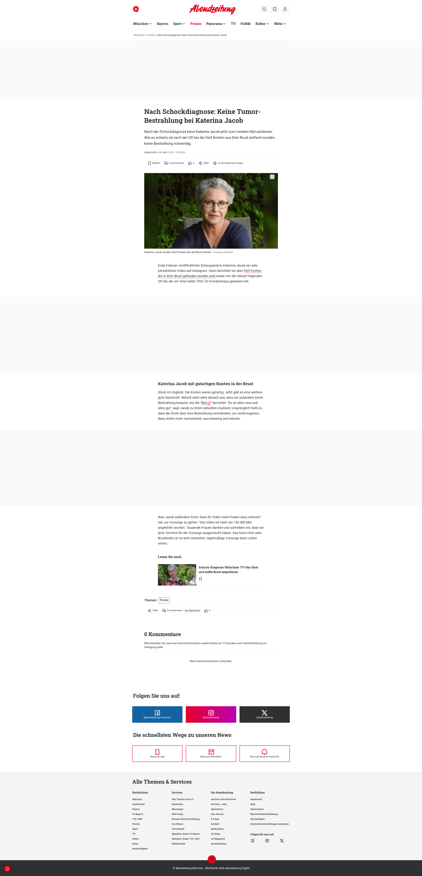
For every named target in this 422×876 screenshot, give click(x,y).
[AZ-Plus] (136, 9)
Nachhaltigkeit (140, 848)
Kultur (261, 23)
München (140, 23)
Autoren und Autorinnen (223, 799)
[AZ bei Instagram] (267, 840)
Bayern (162, 23)
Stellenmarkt (178, 843)
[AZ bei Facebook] (252, 840)
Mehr (278, 23)
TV (233, 23)
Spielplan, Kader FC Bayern (186, 834)
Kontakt (215, 824)
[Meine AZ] (285, 9)
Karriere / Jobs (219, 804)
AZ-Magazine (218, 838)
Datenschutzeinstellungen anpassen (269, 824)
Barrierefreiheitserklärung (264, 814)
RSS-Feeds (177, 814)
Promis (195, 23)
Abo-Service (217, 814)
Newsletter (177, 804)
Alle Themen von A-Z (183, 799)
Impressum (256, 799)
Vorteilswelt (178, 829)
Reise (135, 843)
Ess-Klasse (177, 824)
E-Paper (215, 819)
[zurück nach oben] (212, 861)
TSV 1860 (137, 819)
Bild (204, 403)
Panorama (214, 23)
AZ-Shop (215, 834)
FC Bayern (137, 814)
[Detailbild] (272, 177)
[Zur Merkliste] (275, 9)
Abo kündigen (257, 819)
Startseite (139, 35)
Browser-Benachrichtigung (186, 819)
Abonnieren (217, 809)
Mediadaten (217, 829)
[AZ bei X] (282, 840)
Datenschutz (257, 809)
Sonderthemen (218, 843)
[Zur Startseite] (212, 14)
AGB (252, 804)
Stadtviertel (138, 804)
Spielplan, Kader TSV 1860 (185, 838)
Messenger (177, 809)
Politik (246, 23)
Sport (177, 23)
